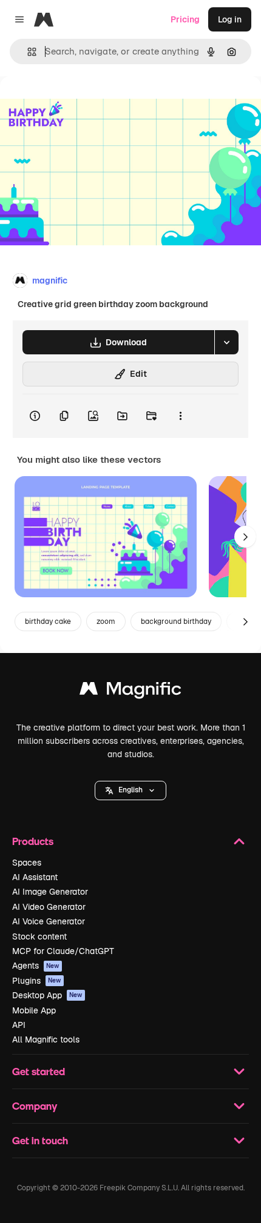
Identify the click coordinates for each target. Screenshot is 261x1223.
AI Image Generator (50, 891)
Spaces (26, 862)
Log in (230, 19)
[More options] (180, 416)
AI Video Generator (49, 906)
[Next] (245, 536)
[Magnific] (130, 691)
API (18, 1024)
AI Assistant (35, 877)
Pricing (185, 19)
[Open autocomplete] (27, 51)
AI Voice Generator (48, 921)
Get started (38, 1071)
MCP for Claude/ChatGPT (63, 951)
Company (34, 1105)
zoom (106, 621)
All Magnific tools (46, 1039)
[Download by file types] (226, 342)
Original (78, 104)
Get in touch (40, 1140)
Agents (35, 965)
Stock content (39, 936)
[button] (130, 790)
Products (32, 841)
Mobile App (34, 1010)
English (130, 790)
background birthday (176, 621)
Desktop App (47, 995)
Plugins (36, 980)
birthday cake (48, 621)
